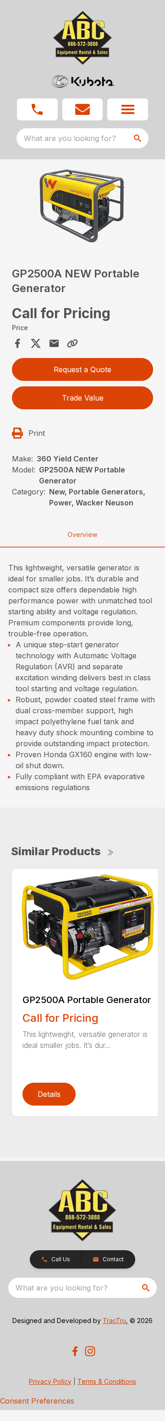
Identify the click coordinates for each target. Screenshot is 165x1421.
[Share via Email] (54, 343)
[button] (37, 109)
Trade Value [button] (83, 397)
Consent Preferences (37, 1400)
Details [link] (49, 1094)
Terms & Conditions (106, 1381)
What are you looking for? (70, 138)
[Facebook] (75, 1351)
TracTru (114, 1320)
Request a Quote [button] (82, 369)
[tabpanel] (82, 206)
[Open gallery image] (82, 205)
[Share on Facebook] (17, 343)
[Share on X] (35, 343)
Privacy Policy (50, 1381)
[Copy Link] (72, 343)
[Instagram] (90, 1351)
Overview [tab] (82, 534)
